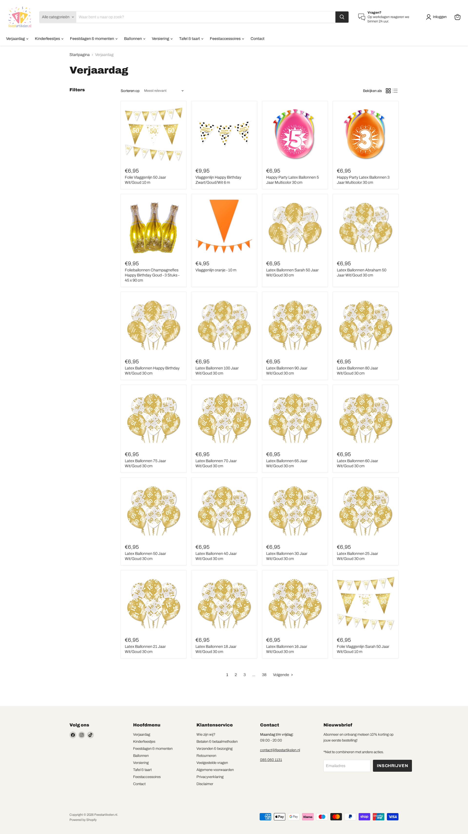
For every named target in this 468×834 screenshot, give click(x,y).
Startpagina (79, 55)
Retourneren (206, 756)
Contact (257, 39)
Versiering (161, 39)
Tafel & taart (190, 39)
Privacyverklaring (210, 777)
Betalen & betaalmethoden (217, 741)
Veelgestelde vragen (212, 763)
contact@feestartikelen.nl (280, 750)
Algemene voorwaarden (215, 770)
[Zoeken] (342, 17)
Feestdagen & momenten (92, 39)
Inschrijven (392, 765)
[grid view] (388, 90)
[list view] (395, 90)
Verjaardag (16, 39)
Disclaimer (204, 784)
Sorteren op (130, 91)
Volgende (281, 675)
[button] (437, 17)
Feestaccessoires (225, 39)
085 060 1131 (271, 760)
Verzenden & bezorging (214, 749)
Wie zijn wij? (205, 734)
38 (264, 675)
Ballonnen (133, 39)
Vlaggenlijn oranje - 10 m (215, 270)
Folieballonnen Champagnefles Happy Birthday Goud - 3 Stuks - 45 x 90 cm (152, 275)
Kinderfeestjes (48, 39)
